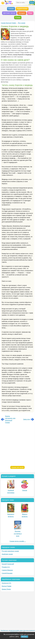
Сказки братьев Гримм (8, 23)
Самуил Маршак (7, 570)
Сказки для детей (17, 467)
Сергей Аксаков (7, 573)
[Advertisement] (17, 445)
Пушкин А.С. (6, 567)
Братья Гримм (6, 586)
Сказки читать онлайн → (18, 541)
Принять (24, 636)
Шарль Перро (6, 589)
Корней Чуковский (8, 564)
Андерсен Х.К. (6, 583)
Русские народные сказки (10, 551)
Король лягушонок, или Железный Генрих (10, 419)
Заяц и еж (26, 419)
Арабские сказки (7, 554)
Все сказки (21, 23)
